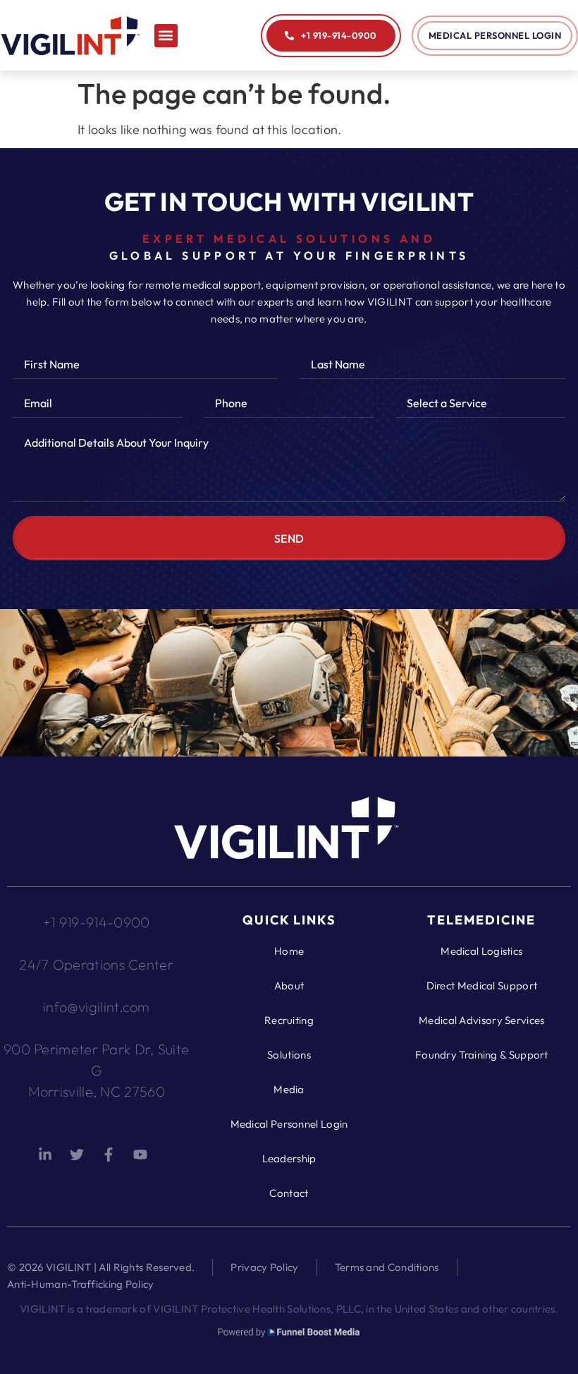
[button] (166, 35)
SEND (289, 538)
